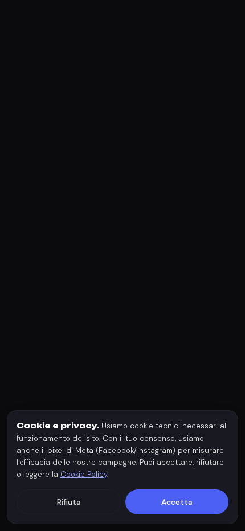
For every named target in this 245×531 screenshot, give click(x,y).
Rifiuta (69, 502)
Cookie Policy (83, 474)
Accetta (177, 502)
